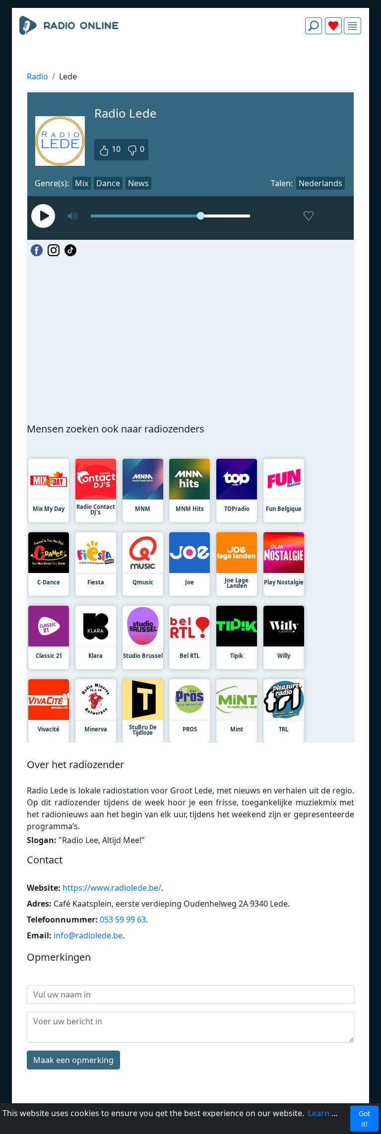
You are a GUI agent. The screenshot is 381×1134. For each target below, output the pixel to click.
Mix (81, 183)
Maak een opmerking (73, 1060)
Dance (108, 183)
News (138, 183)
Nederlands (320, 183)
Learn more (330, 1113)
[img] (352, 26)
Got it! (364, 1119)
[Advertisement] (190, 65)
